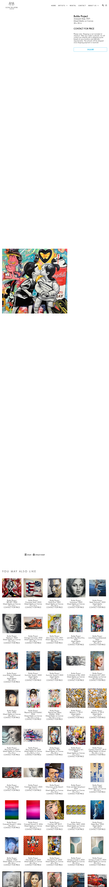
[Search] (103, 5)
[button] (63, 5)
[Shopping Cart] (106, 5)
